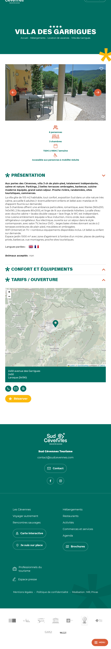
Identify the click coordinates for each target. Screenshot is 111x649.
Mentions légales (23, 592)
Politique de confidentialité (52, 592)
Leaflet (72, 365)
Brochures (78, 546)
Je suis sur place (32, 545)
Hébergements (73, 509)
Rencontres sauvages (27, 522)
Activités (68, 522)
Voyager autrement (25, 516)
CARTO (102, 365)
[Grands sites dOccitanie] (84, 621)
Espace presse (27, 579)
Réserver (21, 398)
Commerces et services (78, 529)
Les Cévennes (22, 509)
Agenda (68, 535)
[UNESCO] (55, 621)
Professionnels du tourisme (30, 569)
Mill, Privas (92, 592)
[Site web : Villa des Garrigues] (23, 389)
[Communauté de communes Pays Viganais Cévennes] (41, 621)
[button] (55, 323)
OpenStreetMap (83, 365)
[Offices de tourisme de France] (99, 621)
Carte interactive (31, 533)
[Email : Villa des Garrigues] (16, 389)
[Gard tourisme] (48, 633)
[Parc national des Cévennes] (70, 621)
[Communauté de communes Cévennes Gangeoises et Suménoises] (12, 621)
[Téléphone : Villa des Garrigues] (8, 389)
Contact (58, 468)
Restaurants (70, 516)
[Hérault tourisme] (63, 633)
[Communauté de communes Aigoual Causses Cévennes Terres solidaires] (27, 621)
